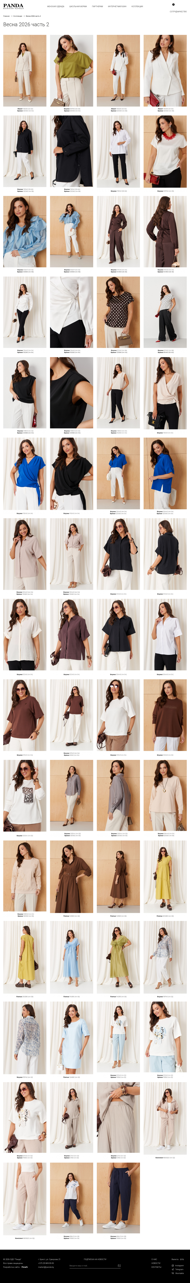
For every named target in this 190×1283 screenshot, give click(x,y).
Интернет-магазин (117, 6)
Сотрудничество (178, 11)
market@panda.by (46, 1267)
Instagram (179, 1265)
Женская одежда (55, 6)
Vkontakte (179, 1273)
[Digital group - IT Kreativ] (25, 1267)
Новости (155, 1263)
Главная (6, 16)
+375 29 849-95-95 (46, 1263)
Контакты (156, 1267)
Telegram (179, 1269)
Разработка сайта (11, 1267)
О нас (154, 1259)
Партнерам (97, 6)
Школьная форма (78, 6)
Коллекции (137, 6)
